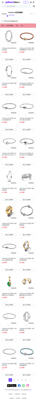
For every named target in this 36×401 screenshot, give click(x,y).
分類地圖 (24, 398)
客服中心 (11, 394)
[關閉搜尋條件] (5, 6)
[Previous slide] (2, 36)
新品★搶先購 (23, 26)
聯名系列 (18, 26)
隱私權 (18, 398)
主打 (2, 26)
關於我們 (17, 394)
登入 (26, 2)
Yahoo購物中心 (12, 2)
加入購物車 (10, 59)
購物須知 (24, 394)
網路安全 (12, 398)
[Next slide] (16, 36)
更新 (30, 390)
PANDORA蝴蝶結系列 (11, 21)
